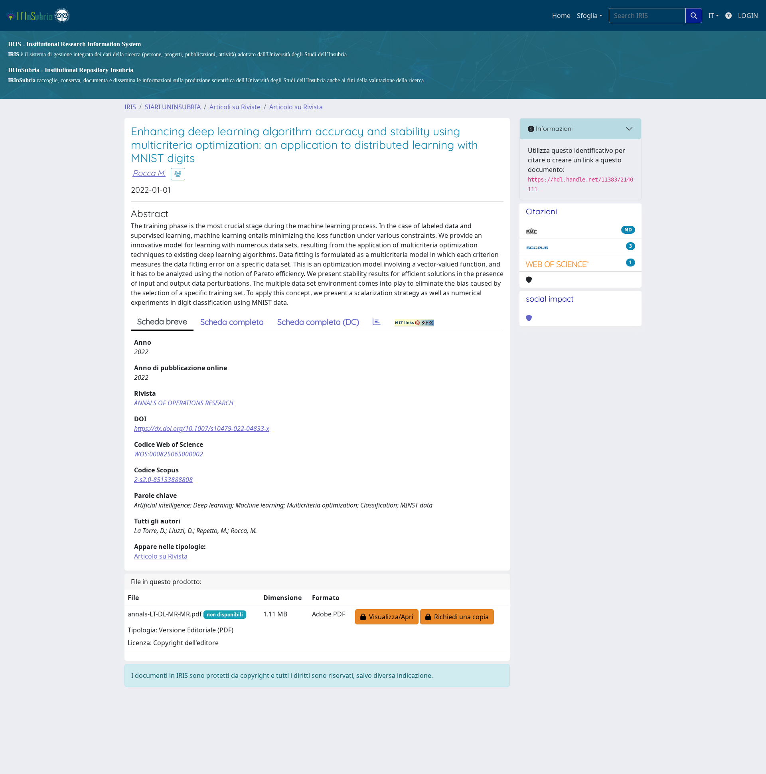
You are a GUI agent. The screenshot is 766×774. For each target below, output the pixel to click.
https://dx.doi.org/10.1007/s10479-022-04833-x (201, 428)
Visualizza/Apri (389, 616)
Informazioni (553, 128)
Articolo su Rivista (296, 107)
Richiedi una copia (460, 616)
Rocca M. (149, 173)
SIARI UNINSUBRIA (173, 107)
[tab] (376, 322)
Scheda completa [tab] (232, 322)
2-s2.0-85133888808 (163, 479)
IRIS (130, 107)
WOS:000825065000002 (168, 454)
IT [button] (711, 15)
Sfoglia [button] (587, 15)
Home (561, 15)
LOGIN (748, 15)
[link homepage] (41, 15)
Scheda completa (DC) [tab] (318, 322)
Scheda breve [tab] (162, 321)
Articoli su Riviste (235, 107)
